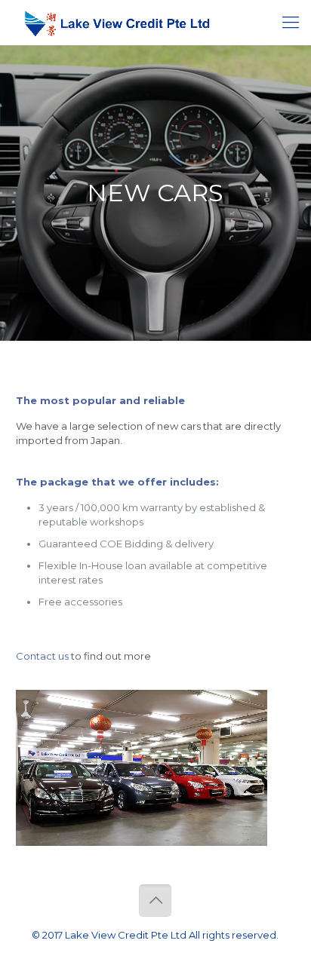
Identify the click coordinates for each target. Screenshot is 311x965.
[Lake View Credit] (117, 22)
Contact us (42, 656)
